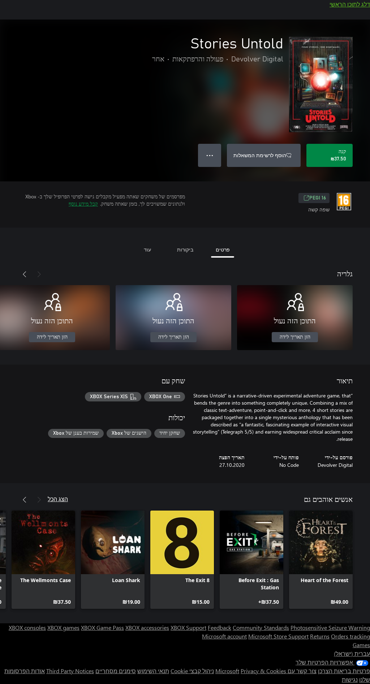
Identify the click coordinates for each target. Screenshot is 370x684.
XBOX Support (188, 627)
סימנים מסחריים (115, 671)
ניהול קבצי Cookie (192, 671)
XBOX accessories (147, 627)
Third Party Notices (70, 671)
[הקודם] (39, 274)
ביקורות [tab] (185, 249)
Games (361, 645)
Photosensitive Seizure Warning (330, 627)
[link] (321, 560)
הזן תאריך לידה (295, 337)
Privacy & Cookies (263, 671)
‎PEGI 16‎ (317, 198)
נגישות (350, 679)
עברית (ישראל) (352, 653)
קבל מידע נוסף (83, 203)
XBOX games (63, 627)
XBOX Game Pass (102, 627)
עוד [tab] (147, 249)
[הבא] (24, 274)
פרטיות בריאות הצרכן (344, 671)
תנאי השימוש (153, 671)
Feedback (219, 627)
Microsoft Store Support (278, 636)
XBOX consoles (27, 627)
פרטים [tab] (223, 249)
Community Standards (261, 627)
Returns (320, 636)
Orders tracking (350, 636)
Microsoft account (224, 636)
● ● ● (209, 155)
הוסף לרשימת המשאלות (259, 155)
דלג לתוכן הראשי (350, 4)
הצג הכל (58, 499)
